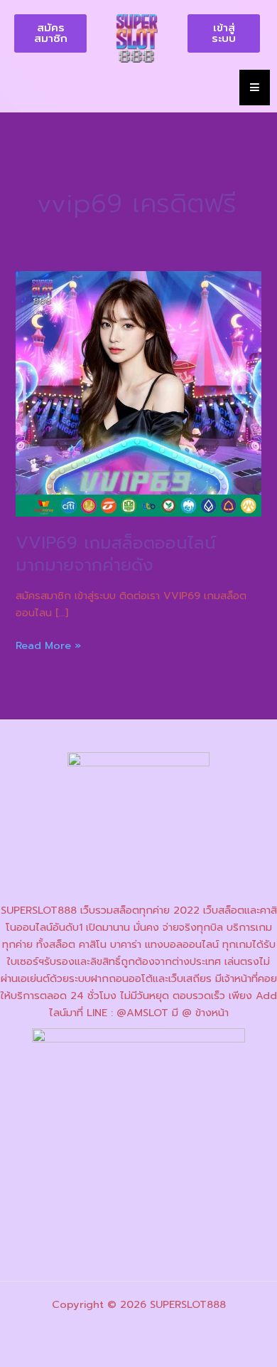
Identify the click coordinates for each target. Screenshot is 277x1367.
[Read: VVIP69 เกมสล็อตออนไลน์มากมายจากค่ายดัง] (138, 393)
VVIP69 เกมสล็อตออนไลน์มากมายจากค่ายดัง (116, 554)
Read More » (48, 645)
